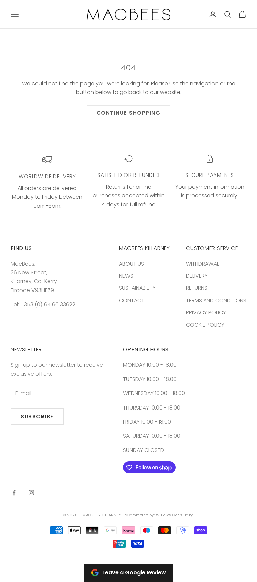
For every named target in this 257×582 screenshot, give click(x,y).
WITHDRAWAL (202, 264)
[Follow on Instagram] (31, 492)
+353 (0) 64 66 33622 (47, 304)
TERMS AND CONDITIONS (216, 300)
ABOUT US (131, 264)
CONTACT (131, 300)
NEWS (126, 276)
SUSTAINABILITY (137, 288)
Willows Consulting (175, 515)
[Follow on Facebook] (14, 492)
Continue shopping (129, 112)
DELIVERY (197, 276)
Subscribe (37, 416)
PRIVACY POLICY (206, 312)
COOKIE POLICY (205, 325)
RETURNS (196, 288)
